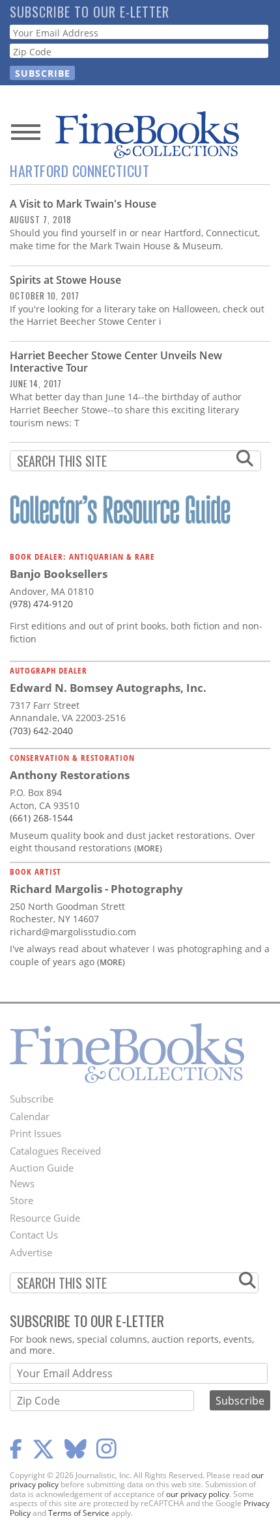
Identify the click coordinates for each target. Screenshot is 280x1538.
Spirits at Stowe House (65, 280)
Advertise (31, 1252)
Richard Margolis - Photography (96, 888)
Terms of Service (78, 1512)
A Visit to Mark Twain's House (83, 204)
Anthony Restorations (70, 774)
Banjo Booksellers (58, 573)
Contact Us (34, 1234)
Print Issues (35, 1133)
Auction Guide (42, 1167)
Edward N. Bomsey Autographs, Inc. (108, 687)
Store (21, 1200)
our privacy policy (197, 1494)
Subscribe (31, 1098)
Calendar (29, 1116)
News (22, 1183)
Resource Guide (45, 1217)
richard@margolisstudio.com (73, 932)
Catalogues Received (55, 1150)
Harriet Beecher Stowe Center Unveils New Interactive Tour (116, 361)
